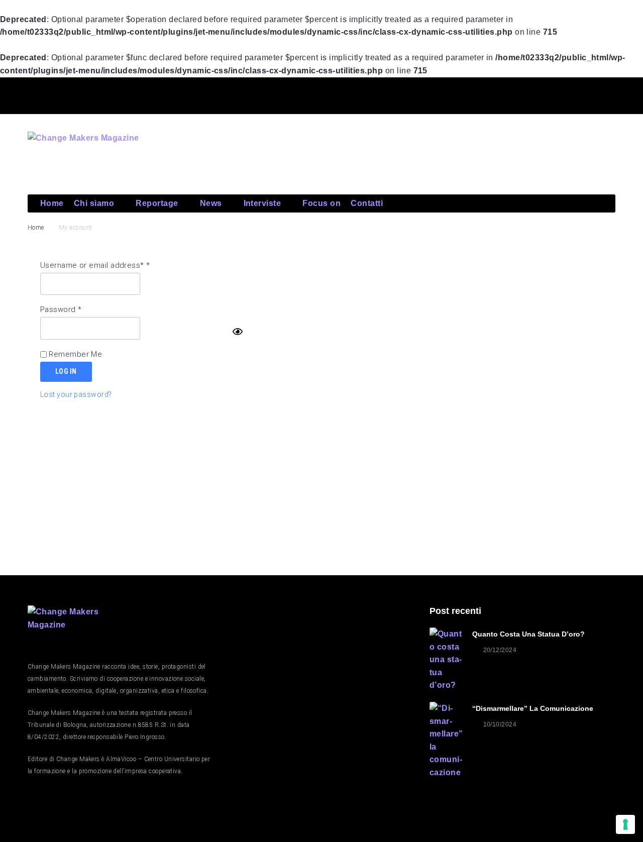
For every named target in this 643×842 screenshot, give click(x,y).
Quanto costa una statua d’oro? (528, 634)
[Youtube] (566, 94)
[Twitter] (530, 94)
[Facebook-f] (493, 94)
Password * (61, 309)
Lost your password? (76, 394)
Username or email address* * (95, 265)
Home (36, 227)
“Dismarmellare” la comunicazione (532, 708)
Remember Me (74, 354)
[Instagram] (602, 94)
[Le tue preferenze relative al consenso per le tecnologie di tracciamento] (625, 824)
